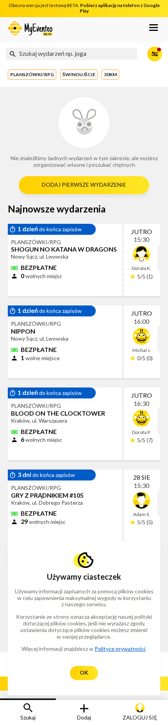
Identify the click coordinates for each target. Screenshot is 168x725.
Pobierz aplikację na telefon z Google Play (120, 8)
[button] (153, 28)
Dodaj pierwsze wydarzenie (84, 184)
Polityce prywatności (120, 648)
